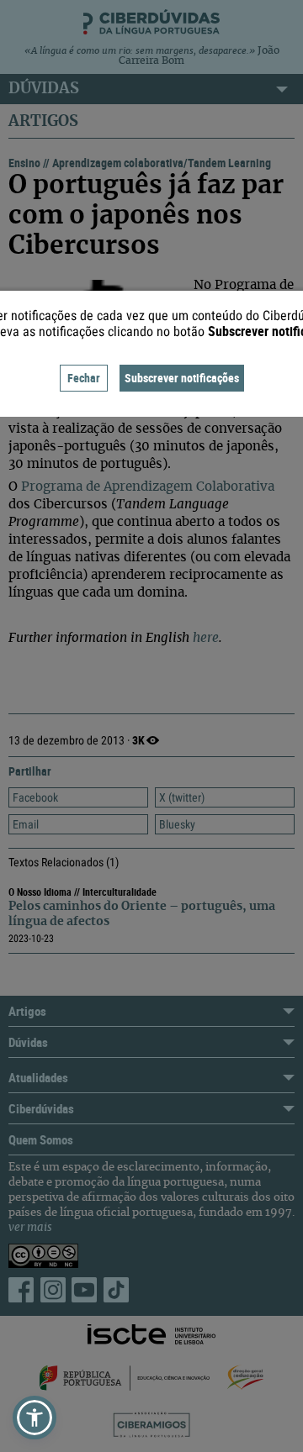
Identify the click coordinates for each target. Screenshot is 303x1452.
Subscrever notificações (182, 378)
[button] (34, 1417)
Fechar (83, 378)
